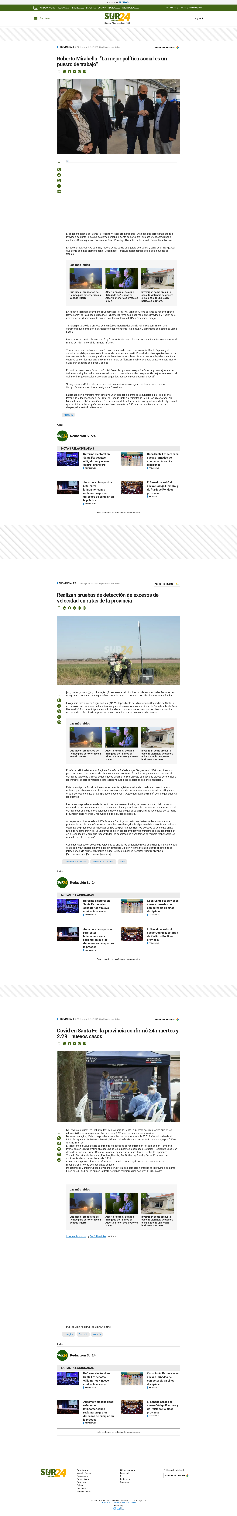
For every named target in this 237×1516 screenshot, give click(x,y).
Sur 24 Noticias (98, 1236)
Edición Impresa (195, 8)
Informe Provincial (76, 1236)
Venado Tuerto (47, 8)
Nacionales (114, 8)
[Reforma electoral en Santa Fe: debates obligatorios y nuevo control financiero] (68, 459)
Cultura (102, 8)
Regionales (63, 8)
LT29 (181, 8)
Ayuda (133, 1502)
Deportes (91, 8)
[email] (79, 71)
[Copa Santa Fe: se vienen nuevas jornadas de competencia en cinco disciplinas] (132, 459)
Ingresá (198, 18)
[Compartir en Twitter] (74, 71)
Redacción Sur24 (83, 436)
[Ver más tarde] (59, 71)
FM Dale (169, 8)
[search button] (35, 8)
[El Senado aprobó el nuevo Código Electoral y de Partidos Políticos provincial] (132, 487)
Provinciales (77, 8)
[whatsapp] (64, 71)
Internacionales (130, 8)
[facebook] (69, 71)
